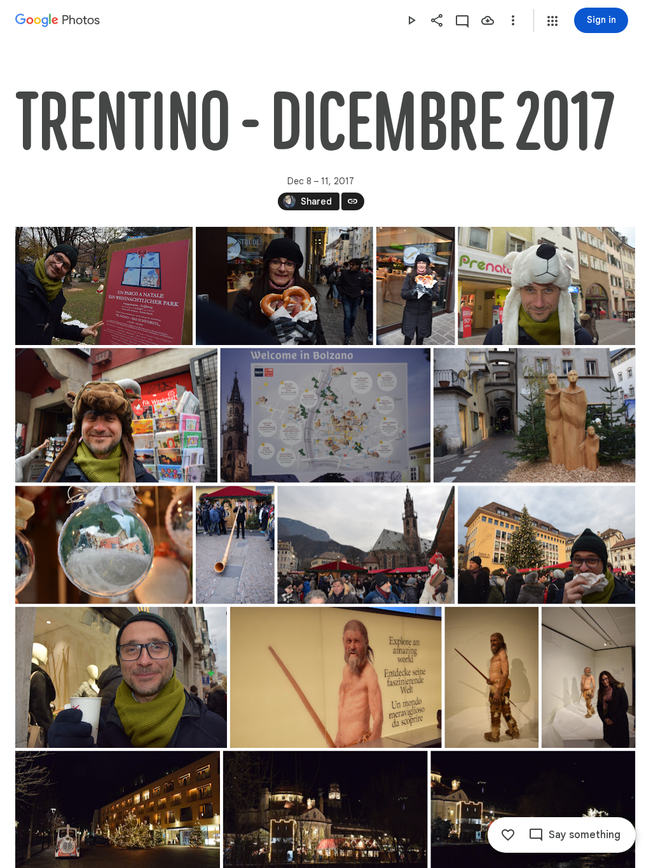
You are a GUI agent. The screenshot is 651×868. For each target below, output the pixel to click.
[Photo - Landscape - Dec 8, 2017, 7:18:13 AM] (104, 286)
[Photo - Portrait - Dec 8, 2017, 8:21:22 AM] (235, 545)
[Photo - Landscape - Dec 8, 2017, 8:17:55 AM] (104, 545)
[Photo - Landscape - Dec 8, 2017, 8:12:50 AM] (325, 415)
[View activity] (462, 20)
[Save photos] (487, 20)
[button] (552, 21)
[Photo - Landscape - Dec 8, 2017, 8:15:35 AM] (535, 415)
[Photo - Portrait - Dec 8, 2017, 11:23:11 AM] (491, 677)
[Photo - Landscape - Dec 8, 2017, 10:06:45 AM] (336, 677)
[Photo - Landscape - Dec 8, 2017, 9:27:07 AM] (121, 677)
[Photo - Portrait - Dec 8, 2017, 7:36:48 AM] (415, 286)
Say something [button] (584, 835)
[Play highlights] (411, 20)
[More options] (513, 20)
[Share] (436, 20)
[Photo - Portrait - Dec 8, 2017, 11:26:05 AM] (589, 677)
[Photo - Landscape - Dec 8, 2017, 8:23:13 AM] (366, 545)
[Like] (508, 835)
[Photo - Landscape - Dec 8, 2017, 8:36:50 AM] (546, 545)
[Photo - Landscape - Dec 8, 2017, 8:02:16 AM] (116, 415)
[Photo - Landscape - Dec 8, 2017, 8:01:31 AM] (546, 286)
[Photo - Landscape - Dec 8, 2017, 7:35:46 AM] (284, 286)
